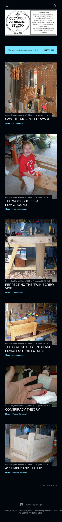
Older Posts (50, 486)
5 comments (17, 123)
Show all (49, 50)
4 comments (17, 292)
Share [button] (7, 123)
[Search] (55, 5)
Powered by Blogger (33, 505)
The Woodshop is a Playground (21, 202)
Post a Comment (19, 209)
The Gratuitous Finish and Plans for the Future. (28, 348)
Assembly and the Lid (23, 468)
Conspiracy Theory (22, 409)
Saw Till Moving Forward (27, 119)
